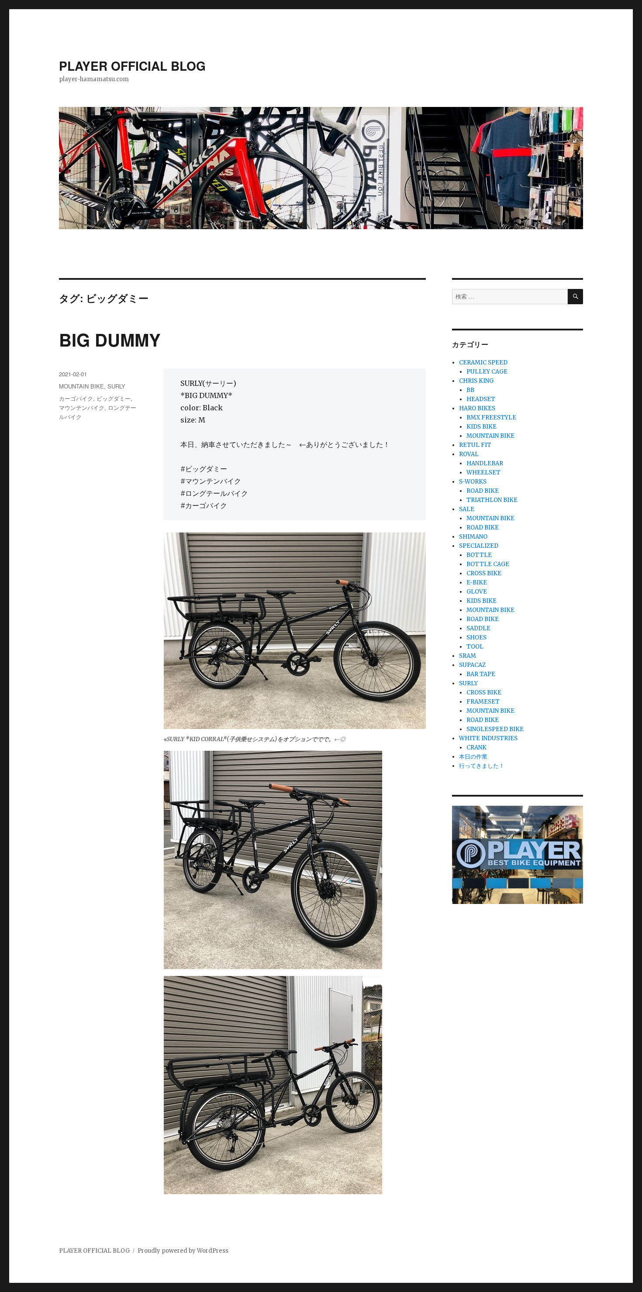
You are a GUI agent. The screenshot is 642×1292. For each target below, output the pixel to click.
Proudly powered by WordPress (183, 1250)
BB (470, 390)
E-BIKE (476, 582)
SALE (466, 509)
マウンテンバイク (81, 407)
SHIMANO (473, 536)
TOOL (474, 646)
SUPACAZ (472, 665)
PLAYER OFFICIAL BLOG (132, 66)
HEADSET (480, 399)
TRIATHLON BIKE (492, 500)
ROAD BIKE (482, 491)
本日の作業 (473, 756)
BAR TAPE (480, 674)
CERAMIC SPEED (483, 362)
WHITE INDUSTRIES (488, 738)
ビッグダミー (114, 398)
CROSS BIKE (483, 573)
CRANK (476, 747)
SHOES (476, 637)
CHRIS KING (476, 381)
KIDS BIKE (481, 426)
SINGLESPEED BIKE (495, 729)
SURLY (116, 386)
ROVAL (469, 454)
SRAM (467, 656)
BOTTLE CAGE (487, 564)
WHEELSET (483, 472)
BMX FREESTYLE (491, 417)
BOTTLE (479, 555)
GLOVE (476, 591)
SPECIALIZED (478, 546)
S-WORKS (473, 481)
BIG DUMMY (110, 339)
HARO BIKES (477, 408)
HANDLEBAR (484, 463)
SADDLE (478, 628)
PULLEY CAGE (486, 371)
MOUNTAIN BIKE (81, 386)
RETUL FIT (475, 445)
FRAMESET (483, 701)
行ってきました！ (481, 766)
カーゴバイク (76, 398)
